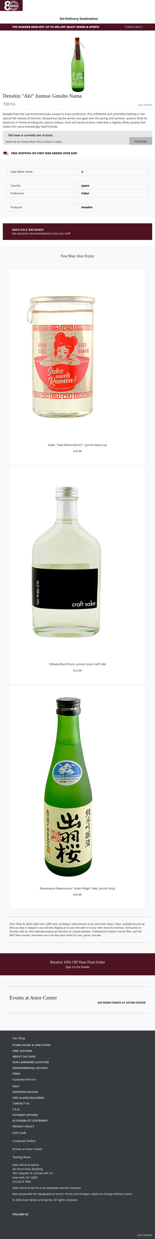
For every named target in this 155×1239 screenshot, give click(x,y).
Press (16, 1073)
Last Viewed (144, 1235)
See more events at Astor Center (122, 1002)
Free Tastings (22, 1051)
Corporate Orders (24, 1141)
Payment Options (25, 1115)
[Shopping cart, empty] (146, 5)
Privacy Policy (23, 1126)
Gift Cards (19, 1133)
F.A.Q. (16, 1109)
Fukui (85, 193)
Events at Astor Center (27, 1149)
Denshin (86, 207)
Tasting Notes (21, 1157)
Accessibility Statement (30, 1120)
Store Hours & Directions (31, 1045)
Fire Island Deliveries (28, 1098)
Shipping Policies (25, 1092)
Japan (85, 185)
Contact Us (20, 1103)
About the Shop (24, 1056)
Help (15, 1086)
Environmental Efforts (30, 1068)
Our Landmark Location (30, 1062)
